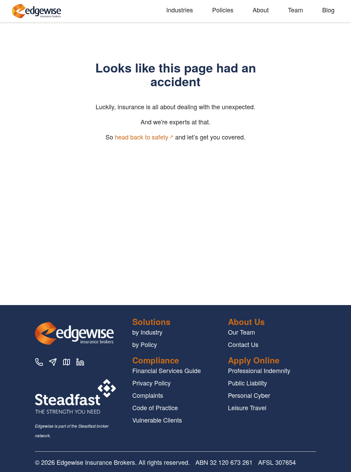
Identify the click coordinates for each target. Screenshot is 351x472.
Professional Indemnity (259, 370)
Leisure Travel (247, 407)
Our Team (241, 331)
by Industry (147, 331)
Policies (222, 9)
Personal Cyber (249, 395)
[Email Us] (53, 363)
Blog (328, 9)
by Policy (144, 344)
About (261, 9)
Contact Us (243, 344)
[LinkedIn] (80, 363)
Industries (179, 9)
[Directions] (66, 363)
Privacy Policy (151, 382)
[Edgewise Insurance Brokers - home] (62, 11)
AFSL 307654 (277, 462)
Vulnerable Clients (157, 419)
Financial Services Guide (166, 370)
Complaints (147, 395)
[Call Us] (39, 363)
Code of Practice (155, 407)
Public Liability (247, 382)
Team (295, 9)
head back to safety (141, 136)
